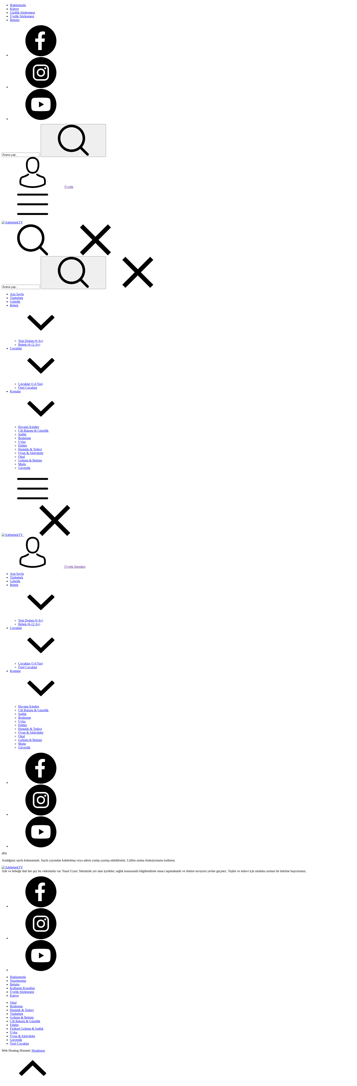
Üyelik (68, 187)
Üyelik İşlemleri (74, 566)
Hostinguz (38, 1050)
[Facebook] (41, 55)
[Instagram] (41, 87)
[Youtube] (41, 119)
